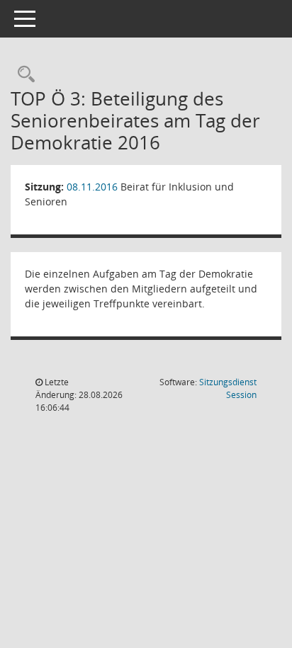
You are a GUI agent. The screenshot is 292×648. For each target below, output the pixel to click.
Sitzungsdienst (228, 388)
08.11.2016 (92, 186)
